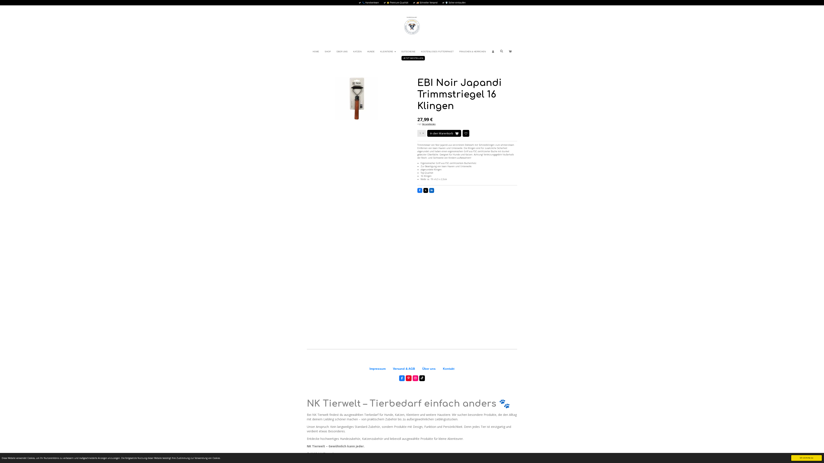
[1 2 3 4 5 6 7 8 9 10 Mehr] (421, 133)
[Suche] (501, 51)
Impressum (378, 368)
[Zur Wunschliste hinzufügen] (466, 133)
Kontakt (448, 368)
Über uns (429, 368)
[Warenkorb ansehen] (510, 51)
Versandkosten (429, 124)
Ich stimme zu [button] (806, 457)
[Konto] (493, 51)
